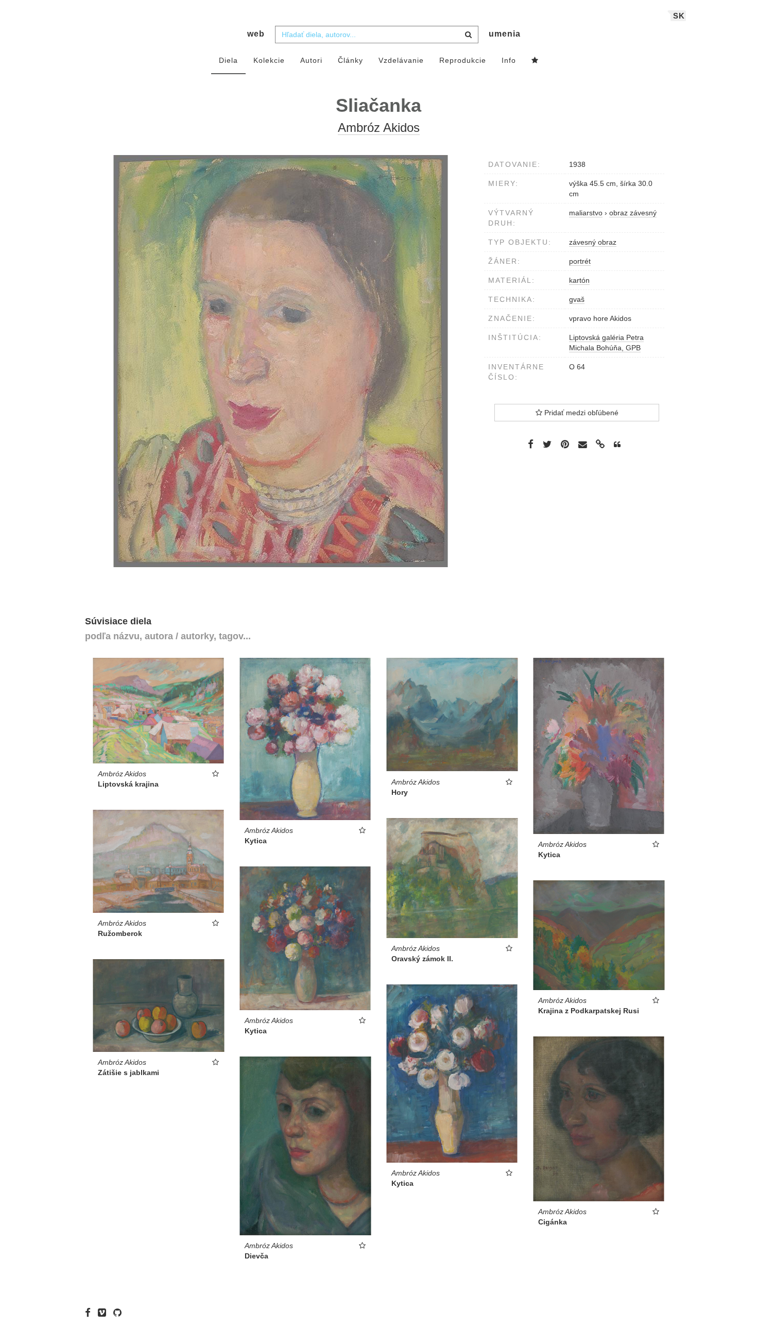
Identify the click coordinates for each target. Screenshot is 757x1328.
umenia (505, 33)
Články (350, 60)
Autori (311, 60)
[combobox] (376, 34)
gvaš (576, 299)
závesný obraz (592, 242)
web (256, 33)
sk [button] (679, 15)
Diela (228, 60)
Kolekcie (269, 60)
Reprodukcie (462, 60)
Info (509, 60)
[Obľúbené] (535, 60)
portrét (580, 261)
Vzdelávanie (401, 60)
